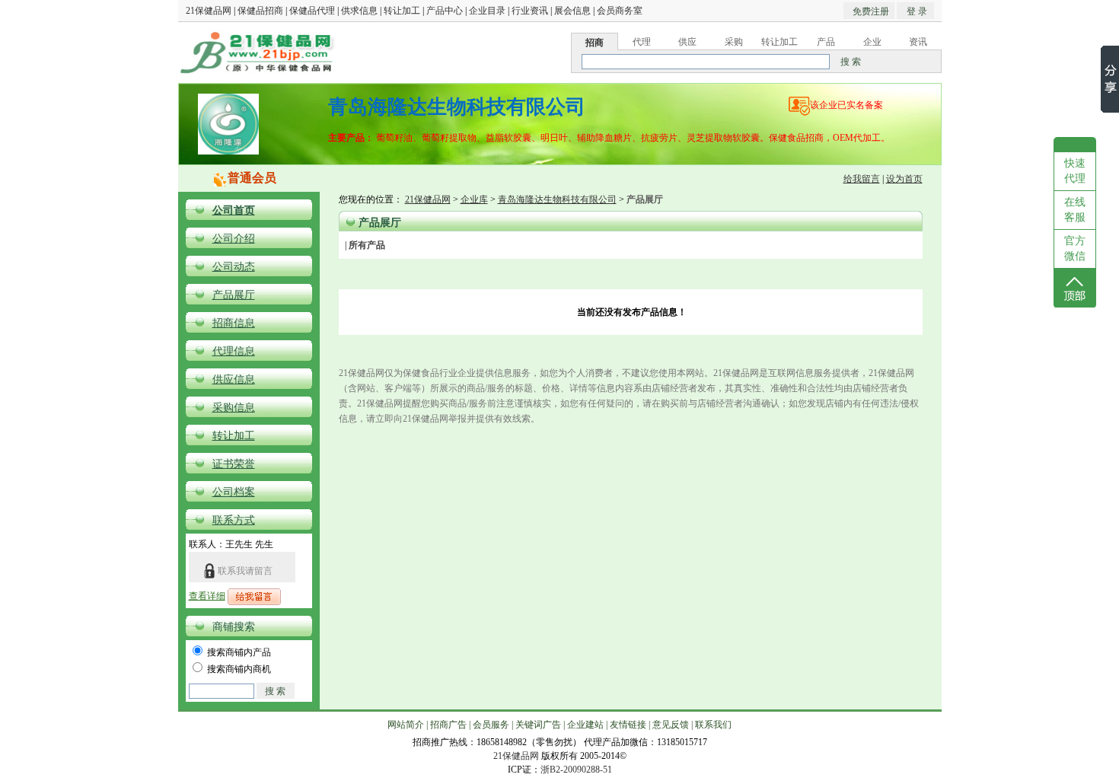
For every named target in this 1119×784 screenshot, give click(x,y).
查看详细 (207, 596)
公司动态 (233, 266)
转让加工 (402, 10)
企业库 (474, 199)
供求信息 (359, 10)
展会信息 (572, 10)
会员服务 (491, 724)
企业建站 (585, 724)
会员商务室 (619, 10)
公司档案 (233, 492)
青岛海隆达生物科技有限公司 (557, 199)
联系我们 (713, 724)
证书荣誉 (233, 464)
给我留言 (861, 179)
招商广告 (448, 724)
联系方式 (233, 520)
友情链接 (628, 724)
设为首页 (904, 179)
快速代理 (1075, 171)
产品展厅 (233, 295)
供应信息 (233, 379)
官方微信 (1075, 248)
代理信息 (233, 351)
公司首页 (233, 210)
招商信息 (233, 323)
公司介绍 (233, 238)
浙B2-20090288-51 (576, 769)
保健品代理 (312, 10)
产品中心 (444, 10)
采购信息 (233, 407)
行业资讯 (530, 10)
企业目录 (487, 10)
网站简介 (405, 724)
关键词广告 (538, 724)
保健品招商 (260, 10)
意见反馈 (670, 724)
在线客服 (1075, 209)
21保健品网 (208, 10)
